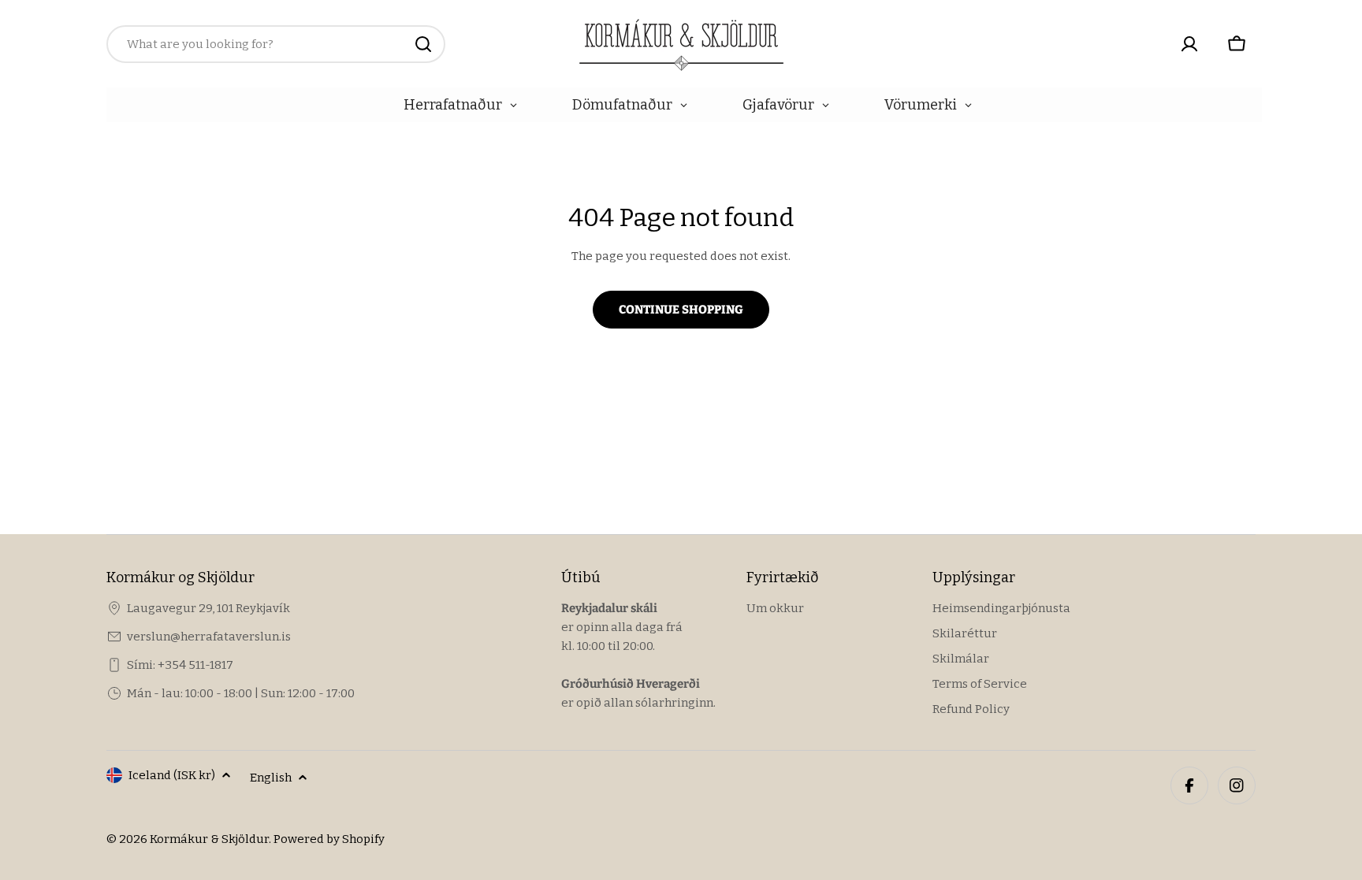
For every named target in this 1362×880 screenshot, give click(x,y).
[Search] (423, 44)
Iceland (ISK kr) (171, 775)
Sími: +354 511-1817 (180, 665)
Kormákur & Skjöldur (209, 839)
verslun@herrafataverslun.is (209, 636)
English (271, 777)
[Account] (1189, 44)
